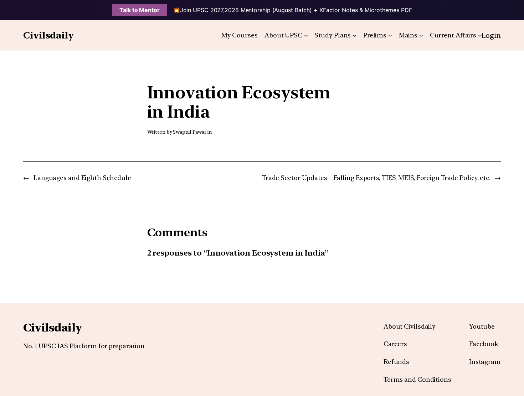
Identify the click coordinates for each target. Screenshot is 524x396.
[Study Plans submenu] (354, 35)
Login (491, 35)
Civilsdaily (48, 35)
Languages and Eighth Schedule (82, 177)
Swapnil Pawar (189, 132)
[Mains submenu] (421, 35)
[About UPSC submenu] (306, 35)
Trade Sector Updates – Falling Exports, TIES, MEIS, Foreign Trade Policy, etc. (376, 177)
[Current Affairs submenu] (480, 35)
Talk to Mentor (139, 10)
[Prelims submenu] (390, 35)
